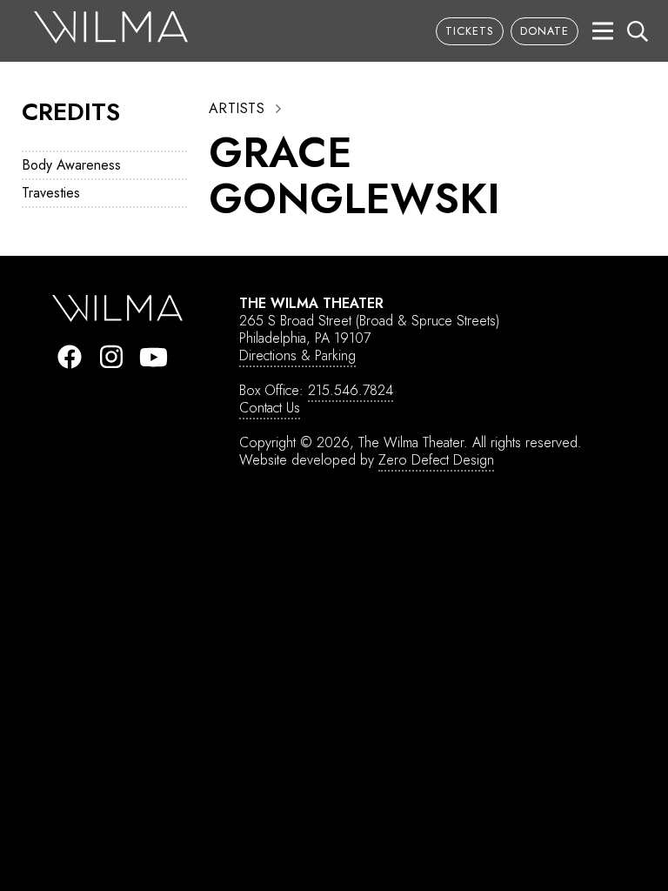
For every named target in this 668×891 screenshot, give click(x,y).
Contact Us (269, 408)
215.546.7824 (350, 390)
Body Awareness (71, 165)
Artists (236, 108)
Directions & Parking (297, 355)
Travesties (51, 193)
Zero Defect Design (436, 460)
